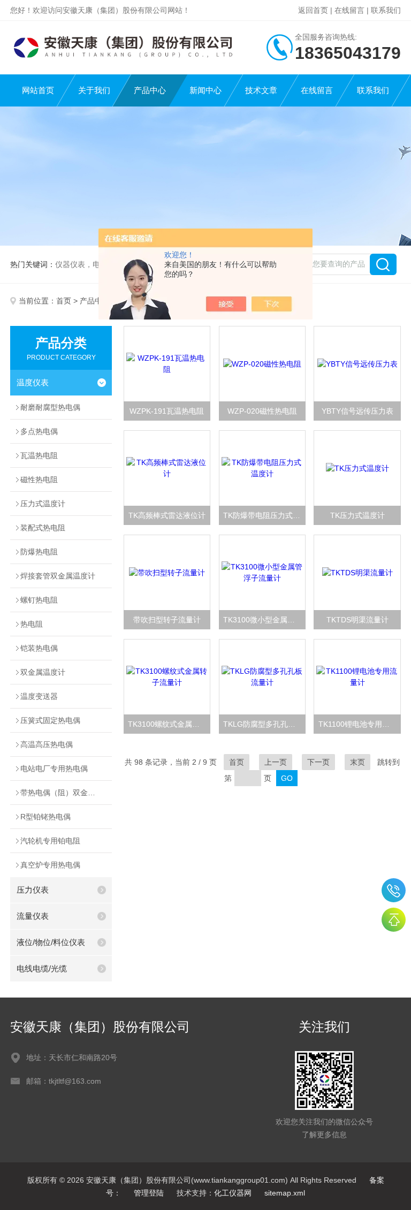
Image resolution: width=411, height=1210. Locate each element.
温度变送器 (39, 696)
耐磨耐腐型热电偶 (50, 407)
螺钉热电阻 (39, 600)
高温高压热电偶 (46, 744)
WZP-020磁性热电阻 (262, 411)
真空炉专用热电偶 (50, 865)
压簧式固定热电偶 (50, 720)
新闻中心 (205, 90)
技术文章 (261, 90)
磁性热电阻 (39, 479)
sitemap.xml (284, 1193)
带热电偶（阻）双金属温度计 (66, 792)
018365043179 (394, 890)
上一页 (275, 762)
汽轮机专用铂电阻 (50, 840)
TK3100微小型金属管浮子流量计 (264, 619)
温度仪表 (33, 382)
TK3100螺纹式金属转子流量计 (169, 724)
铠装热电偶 (39, 648)
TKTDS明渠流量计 (357, 619)
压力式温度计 (42, 503)
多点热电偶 (39, 431)
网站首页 (38, 90)
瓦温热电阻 (39, 455)
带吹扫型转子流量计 (167, 619)
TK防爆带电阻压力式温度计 (264, 515)
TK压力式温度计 (357, 515)
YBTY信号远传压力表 (357, 411)
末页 (357, 762)
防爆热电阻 (39, 551)
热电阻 (31, 624)
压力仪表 (33, 889)
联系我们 (386, 10)
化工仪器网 (233, 1193)
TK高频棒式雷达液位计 (167, 515)
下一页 (318, 762)
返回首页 (313, 10)
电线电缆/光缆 (42, 968)
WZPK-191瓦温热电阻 (167, 411)
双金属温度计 (42, 672)
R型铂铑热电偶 (45, 816)
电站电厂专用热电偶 (54, 768)
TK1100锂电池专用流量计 (359, 724)
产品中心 (150, 90)
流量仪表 (33, 915)
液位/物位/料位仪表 (51, 942)
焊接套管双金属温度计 (57, 576)
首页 (63, 300)
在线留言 (349, 10)
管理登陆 (149, 1193)
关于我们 (94, 90)
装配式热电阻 (42, 527)
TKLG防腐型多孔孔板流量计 (264, 724)
